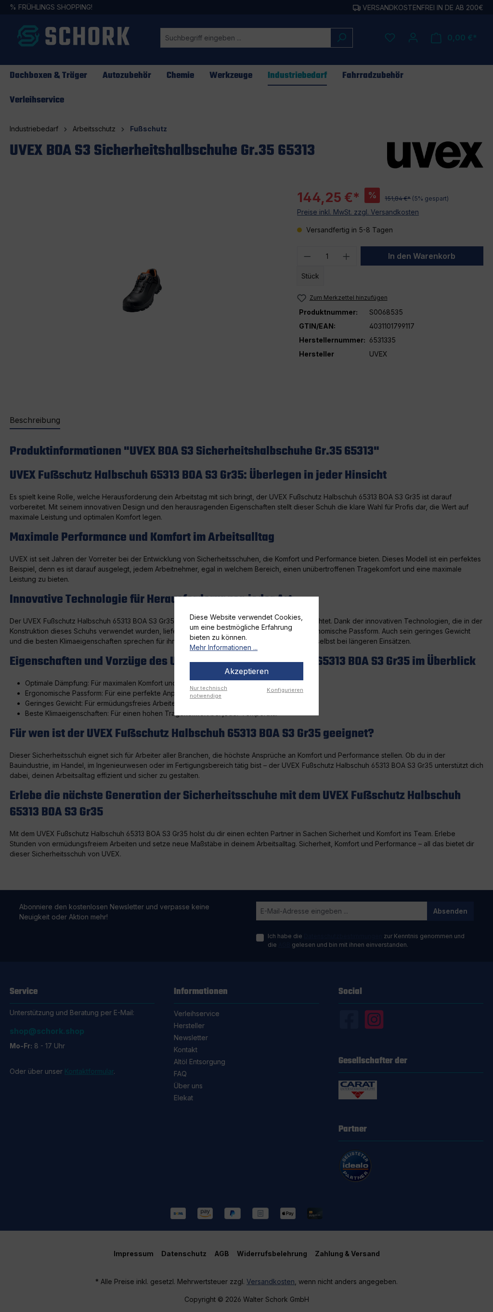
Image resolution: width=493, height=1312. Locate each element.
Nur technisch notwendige (208, 692)
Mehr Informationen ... (224, 647)
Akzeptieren (246, 671)
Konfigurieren (285, 690)
